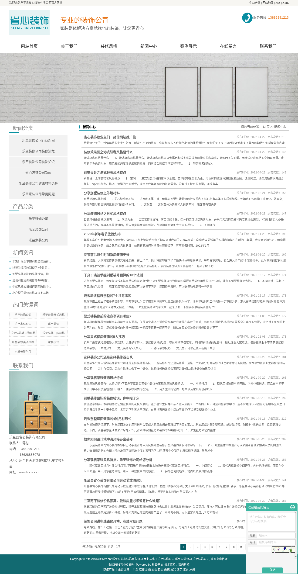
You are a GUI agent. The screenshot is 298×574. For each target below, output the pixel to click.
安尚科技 (184, 564)
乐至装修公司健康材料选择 (38, 183)
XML (285, 2)
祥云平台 (157, 564)
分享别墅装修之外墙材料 (102, 193)
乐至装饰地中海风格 (23, 333)
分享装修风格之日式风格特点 (105, 213)
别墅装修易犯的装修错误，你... (31, 274)
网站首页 (29, 46)
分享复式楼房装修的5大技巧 (104, 337)
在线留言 (228, 46)
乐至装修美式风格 (23, 342)
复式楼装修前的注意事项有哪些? (108, 316)
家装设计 (53, 342)
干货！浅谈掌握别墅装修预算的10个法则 (113, 275)
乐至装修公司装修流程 (38, 151)
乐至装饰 (53, 324)
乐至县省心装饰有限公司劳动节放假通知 (113, 480)
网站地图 (268, 2)
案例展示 (188, 46)
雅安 (186, 569)
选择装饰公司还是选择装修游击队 (108, 357)
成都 (142, 569)
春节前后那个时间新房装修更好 (106, 254)
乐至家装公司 (38, 240)
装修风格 (109, 46)
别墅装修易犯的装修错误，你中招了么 (111, 398)
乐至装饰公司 (38, 229)
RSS (278, 2)
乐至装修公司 (38, 219)
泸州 (192, 569)
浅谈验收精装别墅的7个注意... (31, 268)
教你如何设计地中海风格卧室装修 (108, 439)
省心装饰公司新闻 (38, 172)
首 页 (266, 126)
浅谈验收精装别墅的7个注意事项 (107, 295)
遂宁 (179, 569)
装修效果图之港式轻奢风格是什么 (108, 152)
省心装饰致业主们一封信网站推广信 (110, 137)
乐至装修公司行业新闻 (38, 140)
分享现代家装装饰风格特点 (103, 378)
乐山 (148, 569)
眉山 (154, 569)
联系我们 (268, 46)
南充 (167, 569)
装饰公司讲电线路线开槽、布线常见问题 (113, 521)
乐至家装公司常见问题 (38, 194)
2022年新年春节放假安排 (102, 234)
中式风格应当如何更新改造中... (31, 286)
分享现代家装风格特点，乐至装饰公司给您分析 (118, 460)
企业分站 (255, 2)
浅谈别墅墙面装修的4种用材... (31, 280)
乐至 (135, 569)
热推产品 (109, 569)
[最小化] (292, 507)
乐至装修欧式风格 (53, 315)
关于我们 (69, 46)
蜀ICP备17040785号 (121, 564)
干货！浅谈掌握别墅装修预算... (31, 261)
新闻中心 (148, 46)
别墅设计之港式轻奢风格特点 (105, 172)
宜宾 (173, 569)
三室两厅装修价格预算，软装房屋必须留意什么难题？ (123, 501)
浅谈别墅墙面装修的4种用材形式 (107, 419)
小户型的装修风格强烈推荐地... (31, 293)
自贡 (160, 569)
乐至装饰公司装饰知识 (38, 162)
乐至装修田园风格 (53, 333)
